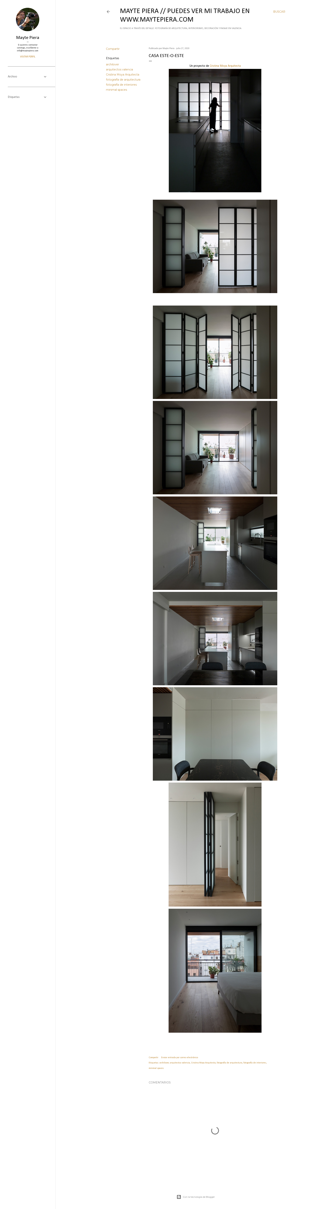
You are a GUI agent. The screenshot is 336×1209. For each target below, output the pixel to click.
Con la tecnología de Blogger (199, 1196)
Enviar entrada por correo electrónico (179, 1057)
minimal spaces (116, 89)
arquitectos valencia (119, 69)
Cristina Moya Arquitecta (122, 74)
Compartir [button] (113, 49)
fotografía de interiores (121, 84)
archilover (112, 64)
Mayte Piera (27, 37)
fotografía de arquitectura (123, 79)
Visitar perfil (27, 56)
